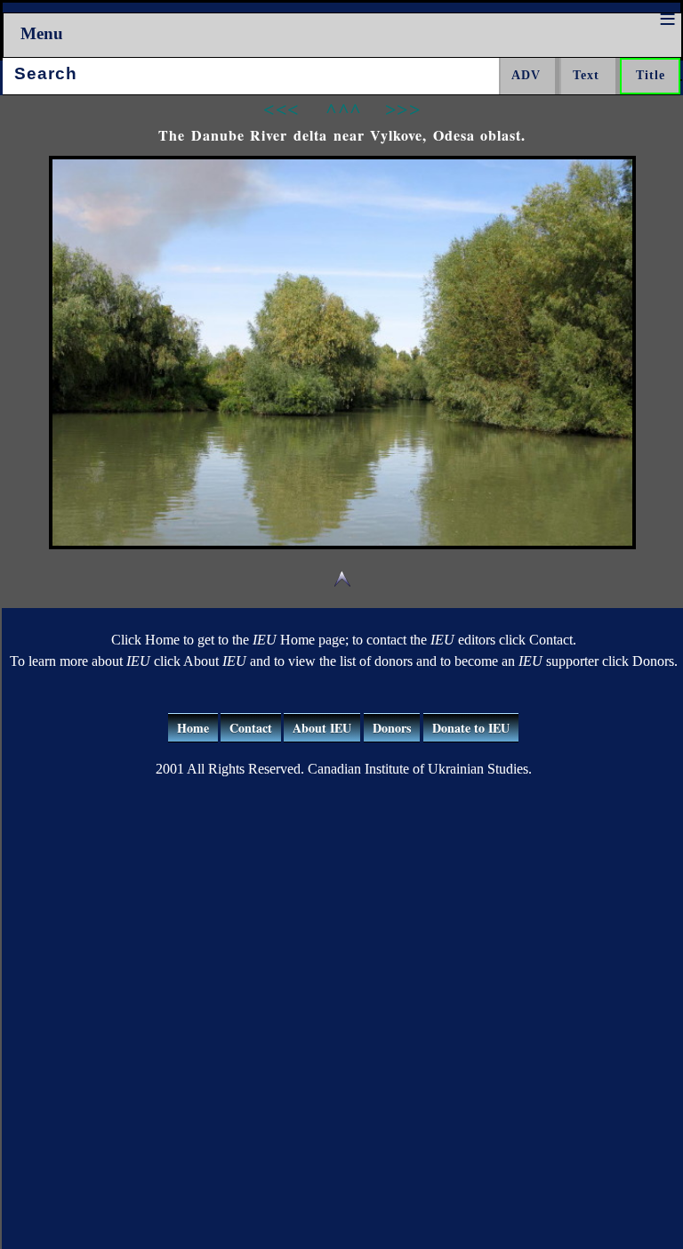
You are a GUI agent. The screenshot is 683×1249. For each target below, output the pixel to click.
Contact (250, 727)
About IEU (322, 727)
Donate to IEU (471, 727)
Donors (392, 727)
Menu (41, 33)
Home (193, 727)
